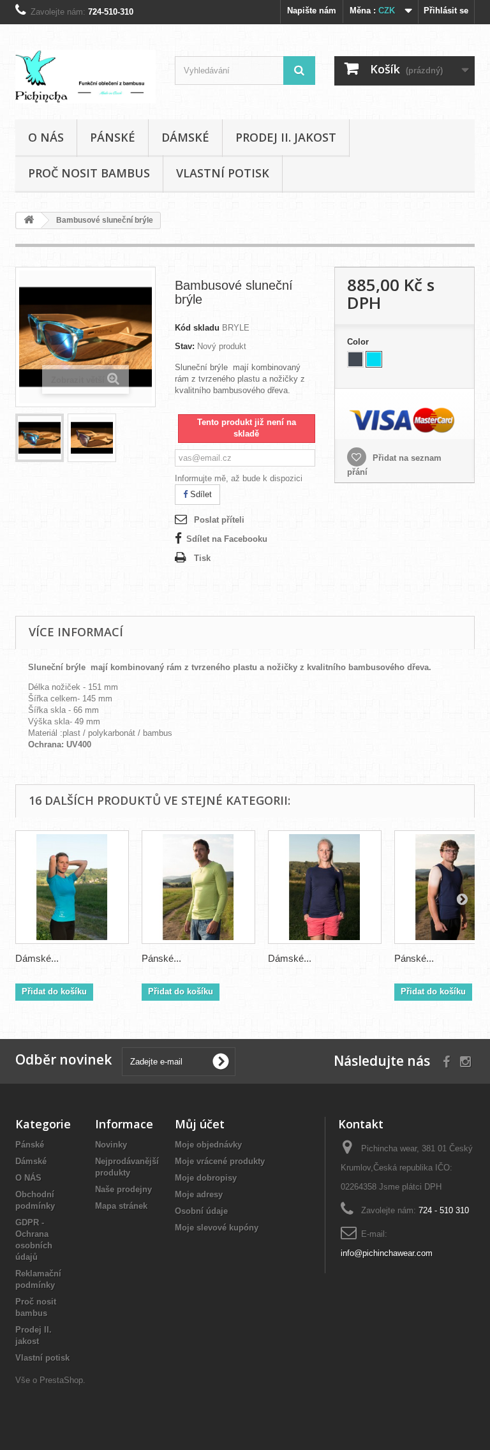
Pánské (112, 137)
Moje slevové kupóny (216, 1227)
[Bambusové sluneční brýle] (39, 437)
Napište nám (311, 10)
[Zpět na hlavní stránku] (29, 220)
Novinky (111, 1144)
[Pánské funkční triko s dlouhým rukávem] (198, 887)
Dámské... (37, 958)
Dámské (185, 137)
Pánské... (161, 958)
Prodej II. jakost (285, 137)
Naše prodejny (123, 1189)
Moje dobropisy (206, 1178)
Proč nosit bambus (89, 173)
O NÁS (46, 137)
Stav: (185, 346)
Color (359, 342)
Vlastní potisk (222, 173)
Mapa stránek (121, 1206)
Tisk (202, 558)
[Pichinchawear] (85, 76)
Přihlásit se (446, 10)
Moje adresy (199, 1194)
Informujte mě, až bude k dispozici (238, 478)
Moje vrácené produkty (220, 1161)
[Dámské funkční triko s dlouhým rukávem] (325, 887)
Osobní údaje (201, 1211)
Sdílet (200, 494)
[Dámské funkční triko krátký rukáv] (72, 887)
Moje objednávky (208, 1144)
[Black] (355, 359)
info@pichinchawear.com (387, 1253)
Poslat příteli (219, 520)
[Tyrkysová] (374, 359)
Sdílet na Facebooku (226, 539)
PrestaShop (61, 1380)
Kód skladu (197, 328)
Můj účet (200, 1124)
